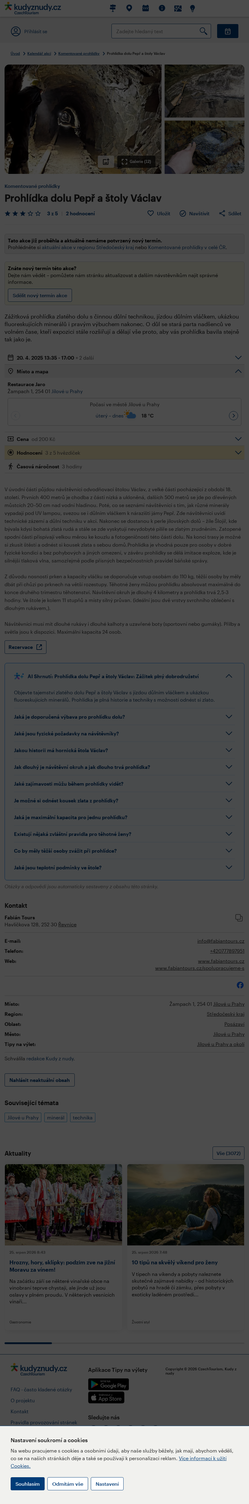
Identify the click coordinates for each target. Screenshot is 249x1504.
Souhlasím (27, 1484)
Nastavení (107, 1484)
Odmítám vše (67, 1484)
